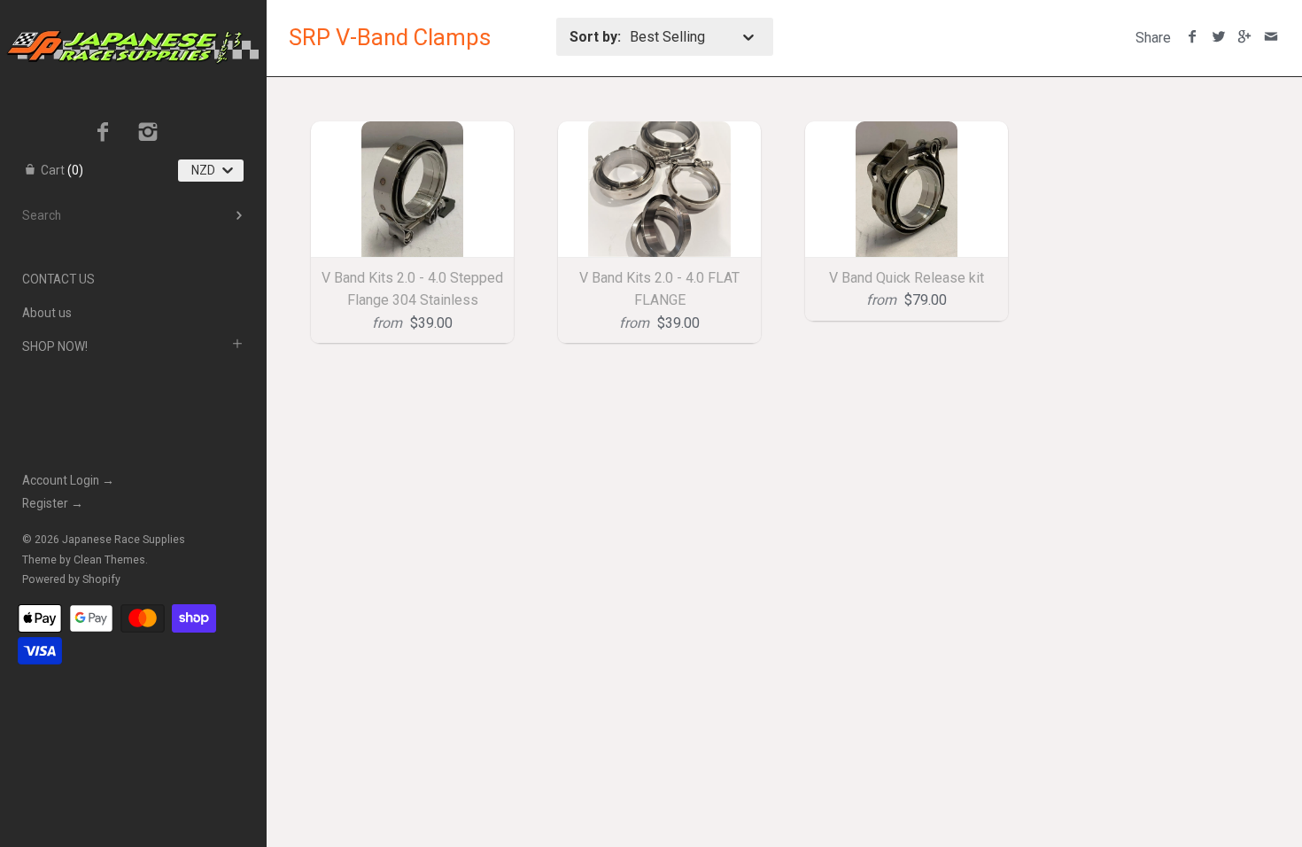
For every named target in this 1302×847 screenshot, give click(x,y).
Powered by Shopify (71, 579)
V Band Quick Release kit (906, 277)
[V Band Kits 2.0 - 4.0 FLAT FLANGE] (659, 189)
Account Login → (68, 480)
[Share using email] (1270, 37)
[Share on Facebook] (1192, 37)
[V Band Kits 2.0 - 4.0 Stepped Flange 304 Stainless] (412, 189)
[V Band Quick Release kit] (906, 189)
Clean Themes (109, 560)
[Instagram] (148, 133)
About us (47, 313)
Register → (52, 503)
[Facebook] (103, 133)
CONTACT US (58, 279)
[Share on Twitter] (1218, 37)
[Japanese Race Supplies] (133, 16)
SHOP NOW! (55, 346)
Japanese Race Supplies (123, 539)
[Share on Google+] (1245, 37)
